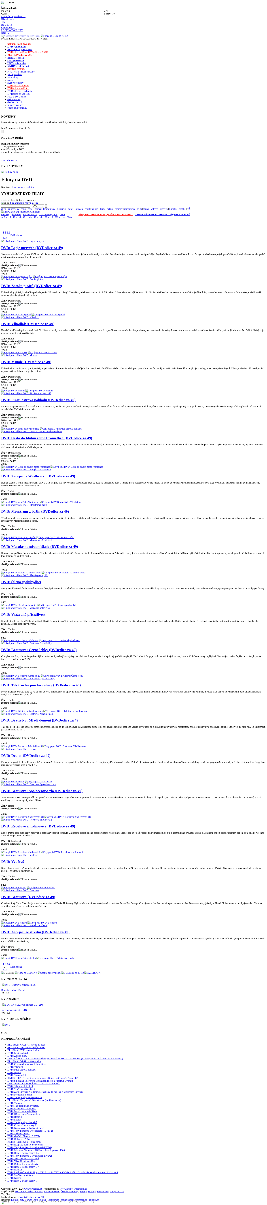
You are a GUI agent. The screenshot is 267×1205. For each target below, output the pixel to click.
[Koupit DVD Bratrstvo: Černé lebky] (20, 675)
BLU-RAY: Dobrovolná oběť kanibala (26, 1047)
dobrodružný (48, 209)
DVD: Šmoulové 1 (16, 1075)
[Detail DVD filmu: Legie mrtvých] (22, 241)
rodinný (119, 209)
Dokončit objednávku (13, 16)
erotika (182, 209)
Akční (30, 1191)
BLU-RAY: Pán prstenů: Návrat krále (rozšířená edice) (34, 1100)
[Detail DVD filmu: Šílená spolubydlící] (24, 575)
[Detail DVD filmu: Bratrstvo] (20, 890)
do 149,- (33, 217)
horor (70, 209)
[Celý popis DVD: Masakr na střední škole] (63, 572)
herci (62, 214)
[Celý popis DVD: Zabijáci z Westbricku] (60, 502)
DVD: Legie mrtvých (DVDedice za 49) (32, 248)
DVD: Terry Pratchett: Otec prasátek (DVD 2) (30, 1130)
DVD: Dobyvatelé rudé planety (22, 1164)
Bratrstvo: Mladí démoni (13, 990)
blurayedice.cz (117, 1191)
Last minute (53, 1200)
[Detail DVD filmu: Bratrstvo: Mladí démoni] (27, 714)
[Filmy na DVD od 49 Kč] (54, 36)
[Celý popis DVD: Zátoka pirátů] (48, 314)
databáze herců (14, 102)
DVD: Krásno (14, 1178)
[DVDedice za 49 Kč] (72, 972)
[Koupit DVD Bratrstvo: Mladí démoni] (21, 746)
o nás (10, 80)
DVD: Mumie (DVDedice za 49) (26, 362)
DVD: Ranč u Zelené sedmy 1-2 (23, 1153)
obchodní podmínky (17, 107)
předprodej (16, 214)
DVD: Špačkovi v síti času (20, 1175)
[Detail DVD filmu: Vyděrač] (19, 855)
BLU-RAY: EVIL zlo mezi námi (23, 1050)
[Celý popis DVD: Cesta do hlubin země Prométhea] (77, 466)
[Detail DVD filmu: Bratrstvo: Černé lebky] (26, 643)
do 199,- (44, 217)
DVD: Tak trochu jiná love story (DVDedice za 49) (41, 685)
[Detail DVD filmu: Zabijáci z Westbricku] (26, 469)
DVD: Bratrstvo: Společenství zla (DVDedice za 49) (42, 791)
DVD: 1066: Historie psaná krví (23, 1158)
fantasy (94, 209)
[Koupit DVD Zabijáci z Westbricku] (20, 502)
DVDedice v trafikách (18, 88)
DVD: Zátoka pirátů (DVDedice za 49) (31, 286)
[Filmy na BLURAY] (26, 972)
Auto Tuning (39, 1200)
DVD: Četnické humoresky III (22, 1125)
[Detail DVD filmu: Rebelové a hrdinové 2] (26, 819)
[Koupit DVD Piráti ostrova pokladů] (20, 428)
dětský (110, 209)
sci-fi (139, 209)
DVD (4, 22)
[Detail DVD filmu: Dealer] (18, 749)
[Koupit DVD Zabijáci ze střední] (18, 958)
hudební (173, 209)
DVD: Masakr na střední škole (22, 1111)
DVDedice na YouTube (18, 94)
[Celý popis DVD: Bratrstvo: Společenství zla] (67, 817)
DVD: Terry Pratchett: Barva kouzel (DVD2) (29, 1155)
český (23, 209)
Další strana (16, 235)
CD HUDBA (8, 27)
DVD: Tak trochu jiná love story (23, 1105)
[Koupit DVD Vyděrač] (13, 887)
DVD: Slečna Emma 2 (18, 1133)
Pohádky (38, 1191)
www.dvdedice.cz (33, 1188)
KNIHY (5, 33)
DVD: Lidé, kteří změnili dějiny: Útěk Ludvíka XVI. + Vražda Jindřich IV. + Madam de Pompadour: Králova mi (62, 1172)
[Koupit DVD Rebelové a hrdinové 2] (20, 852)
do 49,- (13, 217)
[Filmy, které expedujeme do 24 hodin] (20, 211)
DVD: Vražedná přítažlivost (23, 614)
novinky (5, 214)
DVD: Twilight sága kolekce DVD (24, 1097)
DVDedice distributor (18, 85)
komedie (79, 209)
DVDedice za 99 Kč (38, 52)
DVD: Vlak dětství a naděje (21, 1161)
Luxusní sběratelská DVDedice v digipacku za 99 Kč (162, 214)
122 (5, 238)
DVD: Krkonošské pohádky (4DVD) (25, 1128)
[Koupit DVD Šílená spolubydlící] (18, 605)
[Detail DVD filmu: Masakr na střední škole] (27, 540)
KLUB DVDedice (16, 96)
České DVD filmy (69, 1191)
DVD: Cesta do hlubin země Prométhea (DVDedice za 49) (46, 438)
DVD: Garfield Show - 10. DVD (23, 1136)
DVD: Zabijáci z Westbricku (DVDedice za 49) (38, 476)
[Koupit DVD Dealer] (12, 781)
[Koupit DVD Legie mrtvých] (16, 276)
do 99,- (22, 217)
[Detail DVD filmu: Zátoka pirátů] (22, 279)
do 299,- (56, 217)
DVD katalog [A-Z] (48, 214)
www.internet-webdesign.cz (73, 1188)
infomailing (13, 77)
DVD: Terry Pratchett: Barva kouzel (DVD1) (29, 1147)
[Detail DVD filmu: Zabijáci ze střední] (24, 925)
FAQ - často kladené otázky (21, 71)
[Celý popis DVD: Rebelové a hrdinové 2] (62, 852)
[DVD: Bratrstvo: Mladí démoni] (19, 985)
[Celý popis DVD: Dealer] (38, 781)
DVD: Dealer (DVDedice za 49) (26, 756)
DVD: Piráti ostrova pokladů (21, 1069)
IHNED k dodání (15, 57)
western (164, 209)
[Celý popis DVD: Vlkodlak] (42, 352)
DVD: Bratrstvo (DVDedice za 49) (28, 897)
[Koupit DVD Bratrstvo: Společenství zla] (22, 817)
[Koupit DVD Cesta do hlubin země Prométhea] (25, 466)
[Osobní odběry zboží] (49, 972)
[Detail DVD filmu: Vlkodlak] (20, 317)
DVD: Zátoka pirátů (17, 1055)
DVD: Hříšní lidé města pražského (24, 1114)
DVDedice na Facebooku (19, 91)
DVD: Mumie (14, 1072)
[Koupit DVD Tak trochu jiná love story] (22, 711)
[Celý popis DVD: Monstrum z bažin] (55, 537)
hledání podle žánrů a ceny (24, 203)
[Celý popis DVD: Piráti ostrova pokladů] (61, 428)
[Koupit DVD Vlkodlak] (14, 352)
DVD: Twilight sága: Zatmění (22, 1122)
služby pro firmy (15, 82)
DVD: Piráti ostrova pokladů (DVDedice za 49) (38, 400)
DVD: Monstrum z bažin (19, 1094)
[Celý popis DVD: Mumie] (39, 390)
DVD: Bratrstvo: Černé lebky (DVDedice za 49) (39, 650)
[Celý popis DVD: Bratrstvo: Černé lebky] (62, 675)
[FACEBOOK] (92, 972)
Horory (83, 1191)
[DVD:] (6, 1024)
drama (38, 209)
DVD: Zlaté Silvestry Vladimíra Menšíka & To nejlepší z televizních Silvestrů (45, 1092)
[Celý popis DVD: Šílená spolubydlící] (56, 605)
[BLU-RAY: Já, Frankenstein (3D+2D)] (22, 1004)
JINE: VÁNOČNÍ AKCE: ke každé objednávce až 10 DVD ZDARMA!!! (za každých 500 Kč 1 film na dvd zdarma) (65, 1058)
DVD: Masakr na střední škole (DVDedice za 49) (39, 547)
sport (87, 209)
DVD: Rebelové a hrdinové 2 (21, 1108)
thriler (146, 209)
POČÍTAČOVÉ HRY (12, 30)
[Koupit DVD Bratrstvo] (14, 922)
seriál (30, 209)
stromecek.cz (80, 1200)
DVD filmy (20, 1191)
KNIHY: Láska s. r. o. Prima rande (24, 1142)
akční (3, 209)
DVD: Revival (14, 1169)
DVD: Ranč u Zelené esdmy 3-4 (23, 1167)
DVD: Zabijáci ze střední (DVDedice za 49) (35, 932)
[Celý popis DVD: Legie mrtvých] (50, 276)
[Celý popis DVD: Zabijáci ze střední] (55, 958)
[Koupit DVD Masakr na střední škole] (21, 572)
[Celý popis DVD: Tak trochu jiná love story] (66, 711)
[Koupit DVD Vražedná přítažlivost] (19, 640)
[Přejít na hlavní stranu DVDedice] (1, 5)
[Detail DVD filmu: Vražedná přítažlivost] (25, 608)
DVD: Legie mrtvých (17, 1053)
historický (61, 209)
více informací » (9, 160)
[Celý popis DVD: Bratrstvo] (42, 922)
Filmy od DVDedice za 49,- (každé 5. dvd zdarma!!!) (105, 214)
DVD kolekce (30, 214)
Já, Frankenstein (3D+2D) (14, 1010)
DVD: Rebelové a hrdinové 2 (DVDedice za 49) (38, 826)
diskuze (14, 99)
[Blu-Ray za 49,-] (10, 172)
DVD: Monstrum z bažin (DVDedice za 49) (35, 511)
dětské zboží (67, 1200)
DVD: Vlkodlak (15, 1067)
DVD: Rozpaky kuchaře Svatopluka (25, 1144)
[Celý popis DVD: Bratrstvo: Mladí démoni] (64, 746)
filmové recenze (15, 105)
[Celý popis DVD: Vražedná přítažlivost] (59, 640)
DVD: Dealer (14, 1119)
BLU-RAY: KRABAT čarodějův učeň (26, 1044)
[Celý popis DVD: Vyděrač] (41, 887)
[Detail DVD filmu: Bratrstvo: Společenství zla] (28, 784)
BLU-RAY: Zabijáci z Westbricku (24, 1061)
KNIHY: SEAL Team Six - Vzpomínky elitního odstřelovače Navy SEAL (43, 1078)
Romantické (102, 1191)
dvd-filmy (31, 187)
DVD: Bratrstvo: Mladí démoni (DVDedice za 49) (40, 720)
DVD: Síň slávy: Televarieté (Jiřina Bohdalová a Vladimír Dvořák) (40, 1080)
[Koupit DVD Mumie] (13, 390)
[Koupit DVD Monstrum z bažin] (18, 537)
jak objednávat (14, 74)
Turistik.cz (94, 1200)
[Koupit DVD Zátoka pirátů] (16, 314)
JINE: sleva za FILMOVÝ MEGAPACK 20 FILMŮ (33, 1083)
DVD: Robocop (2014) (18, 1139)
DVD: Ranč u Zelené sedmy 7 (22, 1180)
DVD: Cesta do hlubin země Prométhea (26, 1064)
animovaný (13, 209)
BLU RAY (6, 24)
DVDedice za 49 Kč (17, 52)
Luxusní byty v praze (21, 1200)
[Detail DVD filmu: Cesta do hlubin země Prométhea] (31, 431)
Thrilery (91, 1191)
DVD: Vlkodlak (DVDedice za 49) (27, 324)
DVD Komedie (51, 1191)
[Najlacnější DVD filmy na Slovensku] (20, 36)
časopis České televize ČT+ (32, 1197)
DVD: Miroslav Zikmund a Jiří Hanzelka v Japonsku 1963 (36, 1150)
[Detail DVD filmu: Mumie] (19, 355)
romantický (129, 209)
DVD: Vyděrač (12, 862)
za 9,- (4, 217)
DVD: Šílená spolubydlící (21, 582)
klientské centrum (16, 69)
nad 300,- (67, 217)
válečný (154, 209)
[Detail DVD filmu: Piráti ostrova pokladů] (26, 393)
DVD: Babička (14, 1117)
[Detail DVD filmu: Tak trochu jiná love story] (28, 678)
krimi (102, 209)
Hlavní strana (7, 19)
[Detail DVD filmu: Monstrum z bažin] (24, 505)
